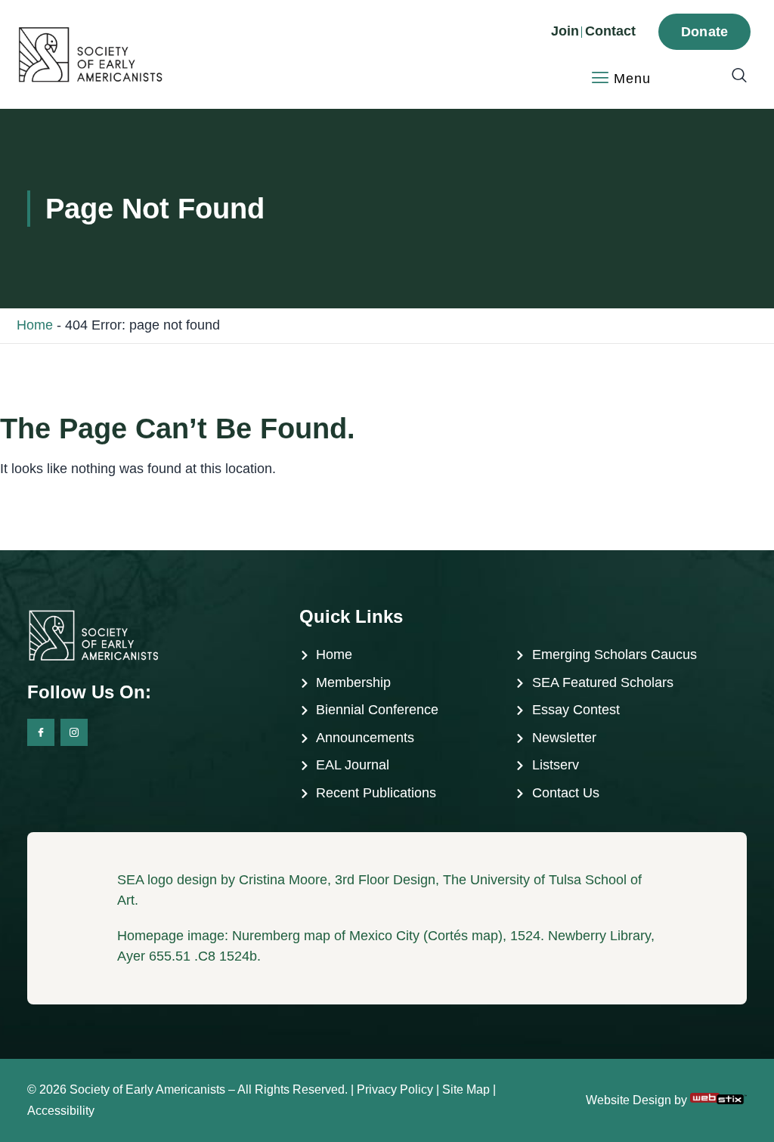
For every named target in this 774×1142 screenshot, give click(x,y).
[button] (732, 76)
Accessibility (60, 1110)
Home (35, 325)
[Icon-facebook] (40, 732)
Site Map (466, 1089)
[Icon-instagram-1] (74, 732)
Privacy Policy (395, 1089)
